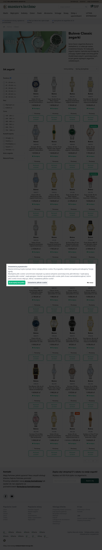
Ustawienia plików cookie (37, 282)
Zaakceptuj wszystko (17, 282)
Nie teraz (90, 283)
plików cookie (47, 269)
